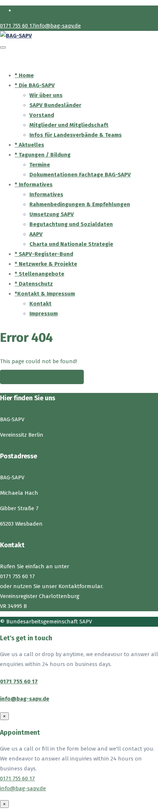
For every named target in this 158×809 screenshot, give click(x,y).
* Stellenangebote (39, 274)
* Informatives (34, 184)
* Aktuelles (29, 145)
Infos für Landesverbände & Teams (75, 135)
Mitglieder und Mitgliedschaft (68, 125)
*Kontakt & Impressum (45, 293)
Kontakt (40, 303)
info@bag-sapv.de (24, 698)
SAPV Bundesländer (55, 105)
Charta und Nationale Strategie (71, 244)
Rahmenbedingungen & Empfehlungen (79, 204)
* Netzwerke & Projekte (46, 264)
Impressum (43, 313)
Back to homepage (42, 377)
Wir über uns (45, 95)
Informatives (46, 194)
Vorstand (41, 115)
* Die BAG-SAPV (35, 85)
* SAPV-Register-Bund (44, 254)
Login (22, 10)
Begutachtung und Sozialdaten (71, 224)
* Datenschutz (34, 283)
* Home (24, 75)
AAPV (36, 234)
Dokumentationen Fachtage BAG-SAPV (80, 174)
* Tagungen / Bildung (43, 154)
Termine (39, 164)
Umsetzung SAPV (51, 214)
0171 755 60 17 (19, 681)
